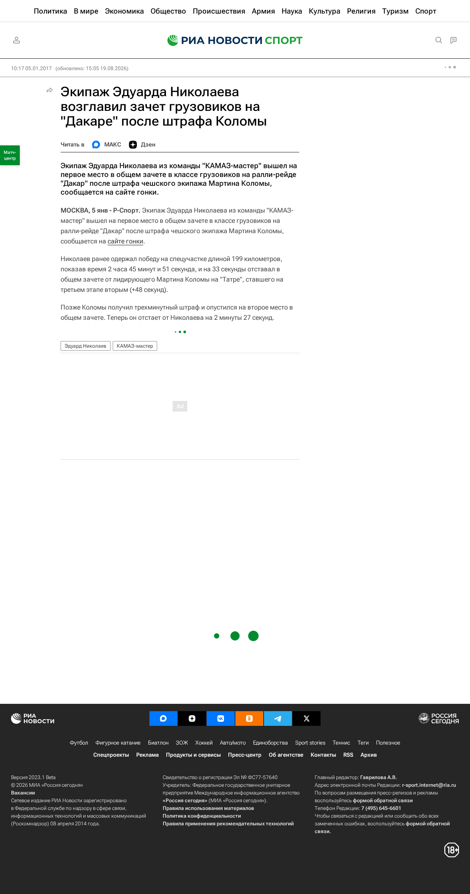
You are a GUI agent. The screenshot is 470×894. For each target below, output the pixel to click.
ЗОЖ (182, 742)
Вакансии (23, 793)
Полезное (388, 742)
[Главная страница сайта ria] (210, 40)
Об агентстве (286, 755)
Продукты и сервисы (193, 755)
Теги (363, 742)
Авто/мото (233, 742)
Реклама (147, 755)
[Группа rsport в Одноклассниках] (249, 718)
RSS (348, 755)
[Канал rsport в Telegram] (278, 718)
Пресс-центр (244, 755)
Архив (369, 755)
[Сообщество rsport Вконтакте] (221, 718)
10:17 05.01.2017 (31, 68)
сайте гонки (125, 241)
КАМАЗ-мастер (135, 346)
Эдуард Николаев (85, 346)
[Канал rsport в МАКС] (163, 718)
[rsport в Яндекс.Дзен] (192, 718)
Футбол (79, 742)
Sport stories (310, 742)
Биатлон (158, 742)
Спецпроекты (111, 755)
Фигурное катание (118, 742)
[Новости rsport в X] (307, 718)
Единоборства (270, 742)
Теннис (341, 742)
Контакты (323, 755)
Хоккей (204, 742)
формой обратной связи (383, 800)
